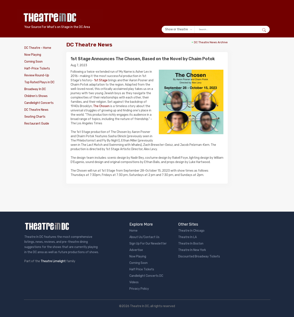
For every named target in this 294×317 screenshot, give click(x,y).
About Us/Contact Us (144, 237)
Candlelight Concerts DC (146, 276)
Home (133, 230)
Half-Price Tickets (37, 68)
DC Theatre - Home (37, 48)
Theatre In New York (192, 250)
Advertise (136, 250)
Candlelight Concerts (39, 103)
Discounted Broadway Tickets (199, 256)
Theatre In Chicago (191, 230)
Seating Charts (34, 116)
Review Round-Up (36, 75)
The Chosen (101, 106)
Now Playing (32, 55)
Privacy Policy (139, 289)
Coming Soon (33, 61)
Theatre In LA (187, 237)
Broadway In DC (35, 89)
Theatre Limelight (53, 261)
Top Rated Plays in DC (39, 82)
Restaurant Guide (36, 123)
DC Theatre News (36, 110)
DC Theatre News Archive (211, 42)
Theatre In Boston (190, 243)
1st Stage (101, 80)
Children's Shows (36, 96)
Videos (134, 282)
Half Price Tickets (141, 269)
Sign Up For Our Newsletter (148, 243)
